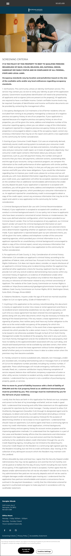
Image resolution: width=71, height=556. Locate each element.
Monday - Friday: (8, 518)
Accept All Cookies (26, 550)
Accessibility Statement (38, 536)
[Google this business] (15, 530)
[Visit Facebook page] (4, 530)
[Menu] (7, 3)
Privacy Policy (23, 536)
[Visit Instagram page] (10, 530)
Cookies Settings (44, 551)
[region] (35, 547)
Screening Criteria (9, 536)
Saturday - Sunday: (9, 521)
